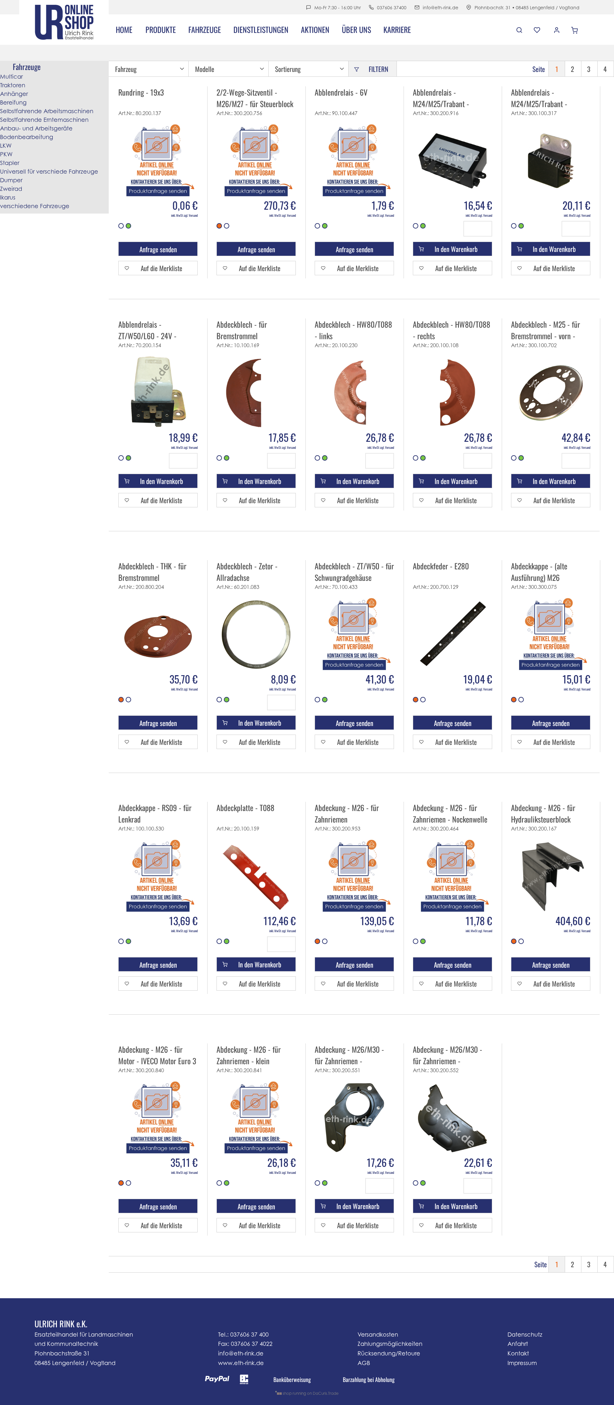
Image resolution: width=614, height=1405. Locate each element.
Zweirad (11, 188)
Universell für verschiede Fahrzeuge (49, 171)
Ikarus (7, 197)
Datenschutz (525, 1334)
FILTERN (378, 69)
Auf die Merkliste (161, 268)
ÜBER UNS (356, 29)
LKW (6, 145)
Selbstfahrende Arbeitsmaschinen (46, 111)
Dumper (11, 180)
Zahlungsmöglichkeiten (390, 1343)
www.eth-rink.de (241, 1363)
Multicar (11, 76)
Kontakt (518, 1353)
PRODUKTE (161, 29)
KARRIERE (397, 29)
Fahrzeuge (204, 29)
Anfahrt (518, 1343)
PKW (6, 154)
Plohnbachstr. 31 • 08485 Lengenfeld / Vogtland (527, 7)
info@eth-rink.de (440, 7)
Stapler (9, 163)
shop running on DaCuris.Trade (310, 1393)
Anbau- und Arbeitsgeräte (36, 128)
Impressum (522, 1363)
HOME (124, 29)
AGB (364, 1363)
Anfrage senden (158, 249)
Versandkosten (378, 1334)
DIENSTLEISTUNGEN (260, 29)
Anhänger (14, 93)
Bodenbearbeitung (26, 137)
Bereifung (13, 102)
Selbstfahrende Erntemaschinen (44, 119)
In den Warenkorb (456, 249)
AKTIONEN (315, 29)
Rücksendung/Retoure (389, 1353)
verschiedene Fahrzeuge (34, 206)
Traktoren (12, 85)
